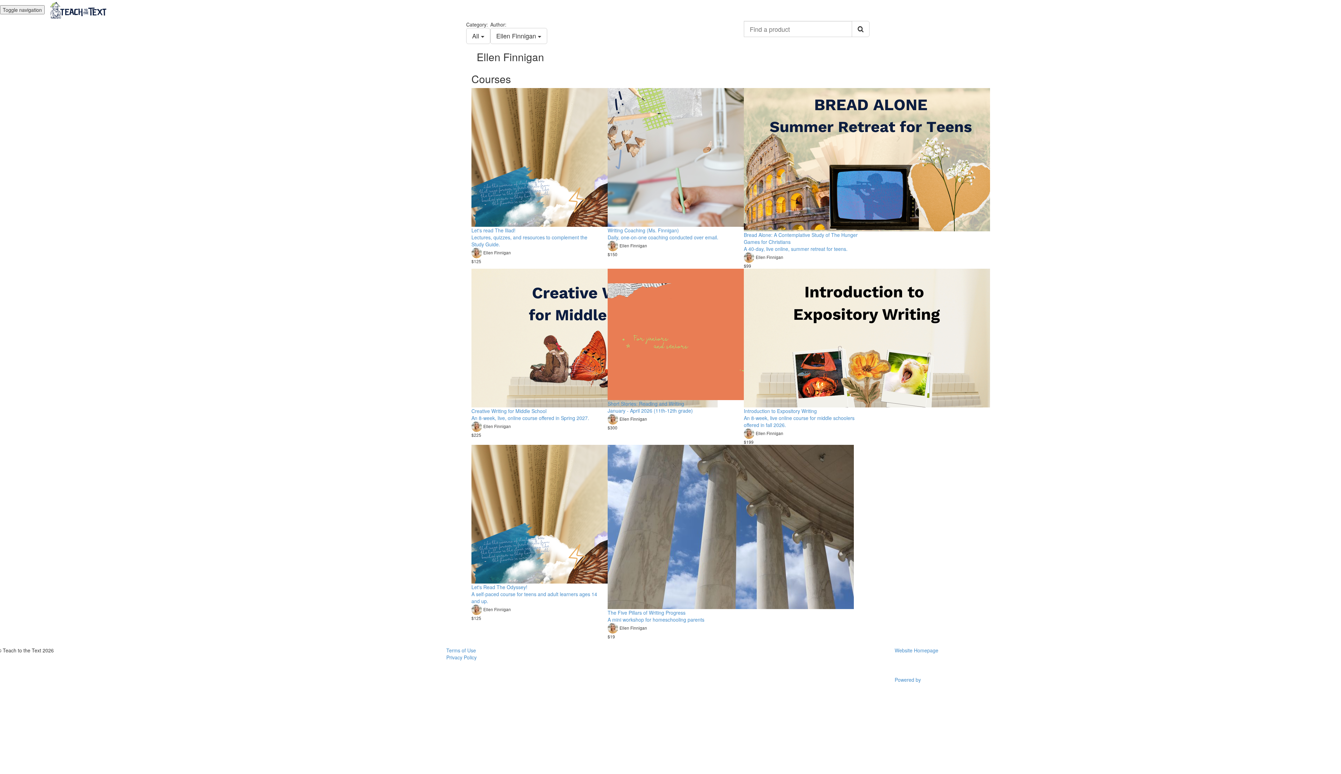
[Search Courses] (861, 29)
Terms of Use (461, 650)
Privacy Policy (461, 657)
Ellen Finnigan (517, 35)
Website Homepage (916, 650)
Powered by (908, 679)
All (476, 35)
